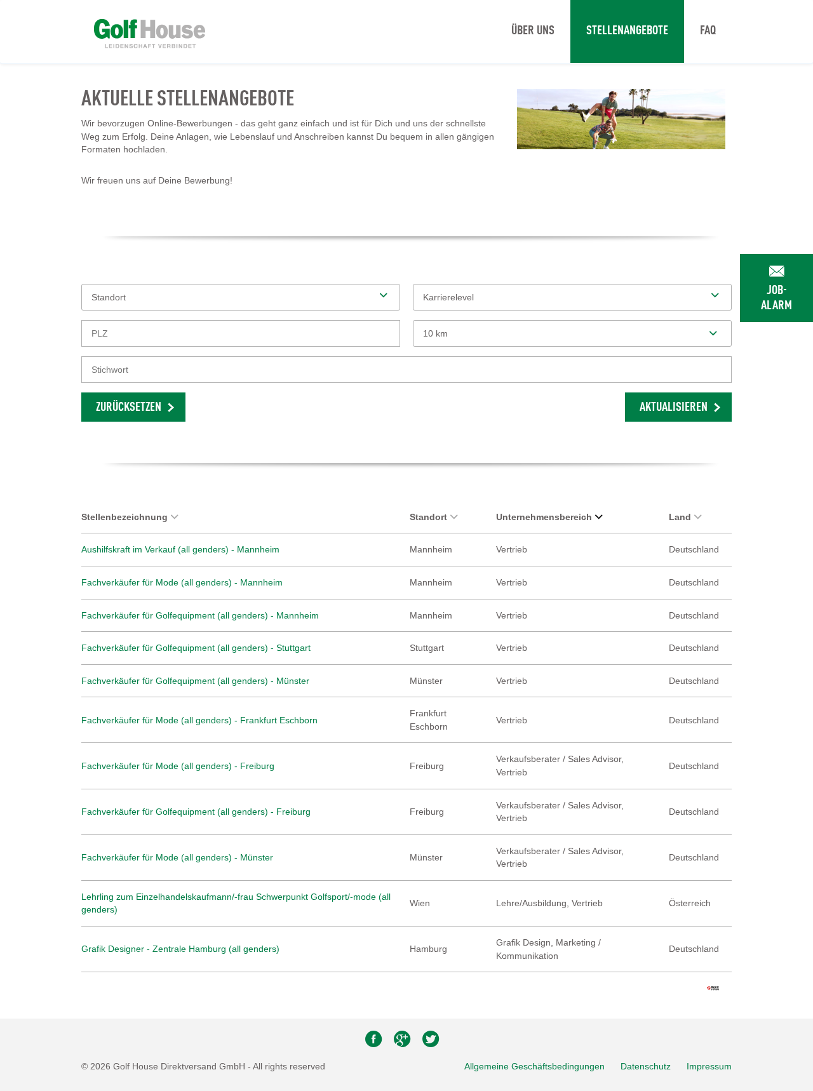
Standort (428, 517)
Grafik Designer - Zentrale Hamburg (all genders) (180, 949)
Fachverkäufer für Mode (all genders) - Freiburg (177, 766)
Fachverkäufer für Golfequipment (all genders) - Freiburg (196, 812)
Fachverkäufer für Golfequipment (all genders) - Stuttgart (196, 648)
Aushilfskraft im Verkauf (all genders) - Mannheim (180, 549)
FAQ (708, 31)
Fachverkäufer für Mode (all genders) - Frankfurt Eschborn (199, 720)
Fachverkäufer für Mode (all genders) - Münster (177, 857)
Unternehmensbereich (544, 517)
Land (680, 517)
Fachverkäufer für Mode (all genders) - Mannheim (182, 582)
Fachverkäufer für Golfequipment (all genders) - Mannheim (200, 615)
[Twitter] (430, 1042)
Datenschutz (646, 1066)
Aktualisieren (674, 407)
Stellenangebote (627, 31)
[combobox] (572, 333)
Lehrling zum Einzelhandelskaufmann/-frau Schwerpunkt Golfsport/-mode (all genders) (236, 903)
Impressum (709, 1066)
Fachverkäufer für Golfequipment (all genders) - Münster (195, 681)
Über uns (532, 31)
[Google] (403, 1042)
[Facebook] (374, 1042)
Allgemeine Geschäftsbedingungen (534, 1066)
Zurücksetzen (128, 407)
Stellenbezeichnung (124, 517)
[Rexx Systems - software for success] (713, 988)
